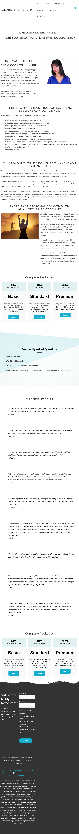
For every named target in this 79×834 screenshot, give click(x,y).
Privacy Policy (18, 770)
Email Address (24, 702)
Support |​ (12, 775)
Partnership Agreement (23, 773)
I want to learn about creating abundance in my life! (27, 729)
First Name (23, 693)
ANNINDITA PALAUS (17, 10)
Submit (26, 740)
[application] (51, 3)
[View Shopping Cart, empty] (75, 10)
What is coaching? (13, 356)
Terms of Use (6, 770)
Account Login (21, 775)
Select (13, 317)
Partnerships (8, 773)
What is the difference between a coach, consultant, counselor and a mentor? (38, 370)
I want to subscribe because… (25, 712)
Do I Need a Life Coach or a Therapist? (22, 366)
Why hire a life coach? (15, 361)
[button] (39, 356)
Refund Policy (29, 770)
